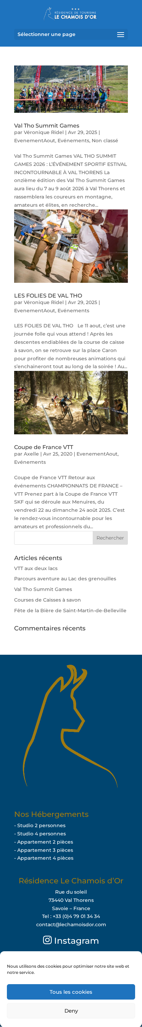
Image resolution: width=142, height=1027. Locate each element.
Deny (71, 1010)
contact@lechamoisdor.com (71, 924)
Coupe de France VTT (43, 447)
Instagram (75, 940)
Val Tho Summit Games (46, 125)
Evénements (73, 140)
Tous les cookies (71, 992)
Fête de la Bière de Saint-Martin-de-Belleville (70, 610)
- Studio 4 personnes (40, 834)
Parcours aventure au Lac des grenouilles (65, 579)
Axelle (31, 454)
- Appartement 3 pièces (43, 850)
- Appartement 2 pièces (43, 842)
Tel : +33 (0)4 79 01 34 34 (71, 916)
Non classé (105, 140)
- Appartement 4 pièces (43, 858)
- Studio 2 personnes (39, 825)
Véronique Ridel (44, 132)
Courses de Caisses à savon (47, 600)
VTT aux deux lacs (36, 568)
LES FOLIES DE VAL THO (48, 295)
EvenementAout (34, 140)
